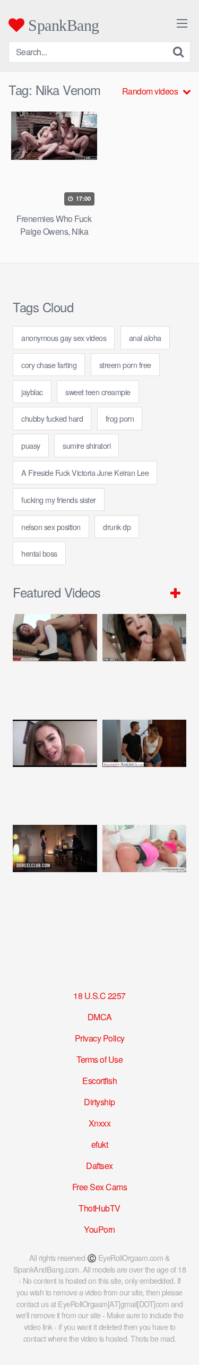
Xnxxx (100, 1123)
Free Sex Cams (99, 1187)
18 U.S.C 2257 (99, 995)
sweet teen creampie (98, 391)
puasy (30, 445)
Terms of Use (99, 1059)
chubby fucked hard (52, 418)
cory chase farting (48, 364)
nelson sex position (51, 526)
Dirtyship (99, 1102)
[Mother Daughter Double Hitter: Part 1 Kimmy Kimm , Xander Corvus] (55, 661)
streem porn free (125, 364)
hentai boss (39, 553)
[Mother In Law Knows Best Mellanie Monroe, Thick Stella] (144, 872)
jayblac (32, 391)
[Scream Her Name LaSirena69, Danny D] (144, 661)
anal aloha (145, 337)
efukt (99, 1144)
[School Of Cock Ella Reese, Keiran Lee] (144, 767)
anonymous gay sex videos (63, 337)
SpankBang (61, 25)
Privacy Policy (100, 1038)
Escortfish (99, 1080)
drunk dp (117, 526)
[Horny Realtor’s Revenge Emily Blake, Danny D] (55, 767)
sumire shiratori (86, 445)
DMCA (100, 1017)
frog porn (120, 418)
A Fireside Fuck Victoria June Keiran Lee (85, 472)
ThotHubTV (99, 1208)
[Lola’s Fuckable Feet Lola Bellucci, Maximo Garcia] (55, 872)
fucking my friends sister (58, 499)
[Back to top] (180, 1341)
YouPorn (99, 1229)
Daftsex (99, 1165)
